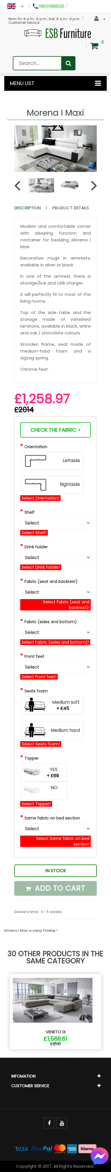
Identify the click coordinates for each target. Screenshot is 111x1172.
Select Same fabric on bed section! (62, 841)
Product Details (70, 208)
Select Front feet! (39, 677)
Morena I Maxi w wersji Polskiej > (31, 930)
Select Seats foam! (41, 744)
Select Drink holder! (41, 567)
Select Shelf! (34, 533)
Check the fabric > (55, 429)
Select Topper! (36, 804)
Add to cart (59, 888)
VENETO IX (56, 1032)
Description (27, 208)
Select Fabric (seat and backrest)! (66, 604)
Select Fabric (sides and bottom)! (55, 642)
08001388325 (51, 6)
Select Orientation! (40, 498)
